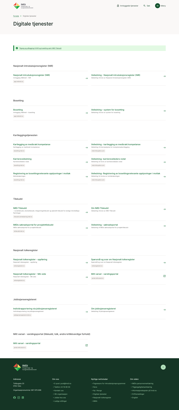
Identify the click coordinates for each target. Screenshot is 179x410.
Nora (95, 387)
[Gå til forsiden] (23, 5)
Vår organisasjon (60, 394)
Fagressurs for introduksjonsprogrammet (109, 383)
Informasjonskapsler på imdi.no (144, 390)
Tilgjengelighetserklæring (142, 387)
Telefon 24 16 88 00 (62, 387)
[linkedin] (23, 397)
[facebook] (14, 397)
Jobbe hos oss (60, 398)
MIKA (95, 401)
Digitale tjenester (100, 394)
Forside (16, 16)
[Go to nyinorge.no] (25, 367)
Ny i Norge (97, 390)
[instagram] (18, 397)
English (135, 398)
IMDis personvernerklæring (142, 383)
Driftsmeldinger (138, 394)
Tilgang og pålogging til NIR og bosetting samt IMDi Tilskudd (40, 48)
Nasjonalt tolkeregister (102, 398)
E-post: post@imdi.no (62, 383)
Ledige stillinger (60, 401)
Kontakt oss (58, 390)
